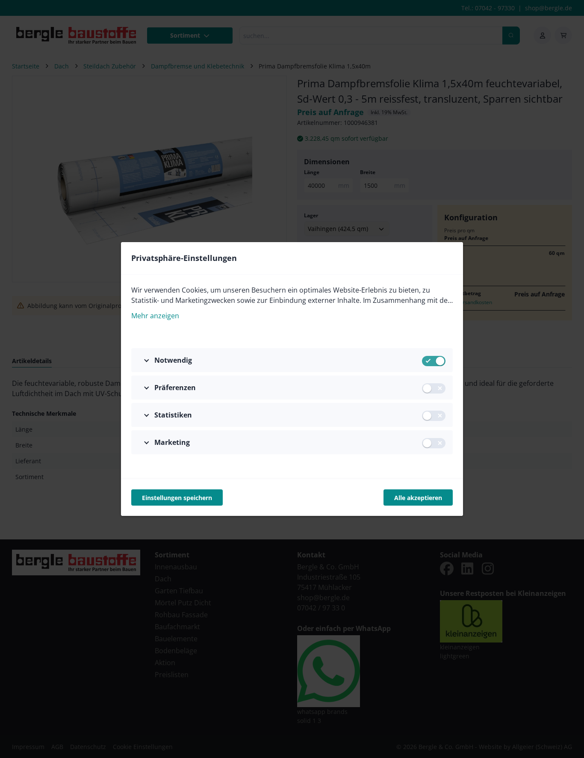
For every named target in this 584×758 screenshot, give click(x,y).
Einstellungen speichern (177, 498)
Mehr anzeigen (155, 315)
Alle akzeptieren (418, 498)
